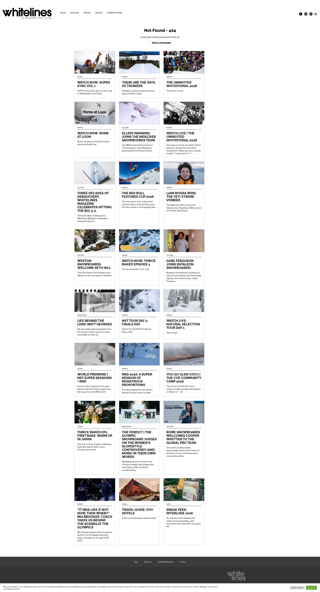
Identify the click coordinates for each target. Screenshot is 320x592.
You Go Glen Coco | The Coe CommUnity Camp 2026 (184, 370)
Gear (63, 13)
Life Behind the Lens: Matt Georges (94, 314)
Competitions (114, 13)
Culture (74, 13)
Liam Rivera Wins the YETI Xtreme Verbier (184, 193)
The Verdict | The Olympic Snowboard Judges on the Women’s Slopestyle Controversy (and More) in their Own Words (139, 437)
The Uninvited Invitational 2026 (184, 74)
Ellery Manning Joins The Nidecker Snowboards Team (139, 130)
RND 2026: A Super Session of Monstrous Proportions (139, 370)
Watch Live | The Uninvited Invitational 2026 (184, 130)
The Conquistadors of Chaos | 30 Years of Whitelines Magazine (94, 193)
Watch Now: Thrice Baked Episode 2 (139, 257)
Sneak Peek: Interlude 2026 (184, 511)
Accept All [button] (311, 588)
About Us (148, 562)
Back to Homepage (161, 43)
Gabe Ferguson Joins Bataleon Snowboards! (184, 257)
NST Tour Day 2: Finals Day (139, 314)
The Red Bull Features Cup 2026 (139, 193)
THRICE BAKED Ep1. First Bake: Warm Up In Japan (94, 437)
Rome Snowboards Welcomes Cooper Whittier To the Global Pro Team (184, 437)
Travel (87, 13)
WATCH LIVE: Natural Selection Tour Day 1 (184, 314)
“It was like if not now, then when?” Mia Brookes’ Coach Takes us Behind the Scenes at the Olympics (94, 511)
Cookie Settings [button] (297, 588)
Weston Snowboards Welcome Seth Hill (94, 257)
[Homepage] (236, 575)
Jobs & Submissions (165, 562)
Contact (183, 562)
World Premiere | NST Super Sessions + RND (94, 370)
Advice (99, 13)
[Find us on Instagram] (310, 14)
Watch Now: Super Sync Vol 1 (94, 74)
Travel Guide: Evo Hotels (139, 511)
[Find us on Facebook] (300, 14)
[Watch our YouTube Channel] (305, 14)
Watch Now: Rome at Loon (94, 130)
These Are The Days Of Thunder (139, 74)
